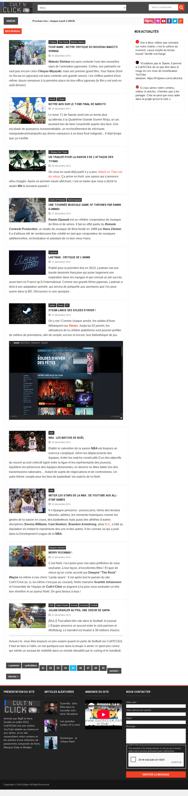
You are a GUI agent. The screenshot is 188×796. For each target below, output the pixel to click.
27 (88, 668)
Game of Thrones (57, 200)
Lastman (53, 252)
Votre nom (132, 702)
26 (80, 668)
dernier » (13, 676)
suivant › (114, 670)
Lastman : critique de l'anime (69, 257)
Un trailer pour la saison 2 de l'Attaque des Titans (80, 159)
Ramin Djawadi (74, 200)
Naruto (52, 99)
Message (131, 726)
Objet (129, 718)
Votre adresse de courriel (139, 710)
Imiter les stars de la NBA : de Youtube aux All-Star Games (82, 497)
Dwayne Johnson (57, 548)
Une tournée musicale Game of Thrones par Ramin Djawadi (84, 207)
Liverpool (84, 605)
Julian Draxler (62, 605)
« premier (13, 665)
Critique (52, 42)
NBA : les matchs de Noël (66, 438)
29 (103, 668)
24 (65, 668)
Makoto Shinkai (77, 42)
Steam (61, 305)
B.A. (107, 524)
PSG (51, 605)
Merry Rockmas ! (60, 552)
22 (50, 668)
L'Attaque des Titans (58, 152)
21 (43, 668)
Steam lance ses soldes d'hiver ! (72, 310)
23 (58, 668)
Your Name (63, 42)
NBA (51, 433)
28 (95, 668)
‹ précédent (30, 665)
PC (67, 305)
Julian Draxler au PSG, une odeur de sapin (79, 610)
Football (93, 605)
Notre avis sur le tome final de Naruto (77, 104)
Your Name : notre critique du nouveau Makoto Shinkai (83, 49)
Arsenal (74, 605)
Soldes (52, 305)
